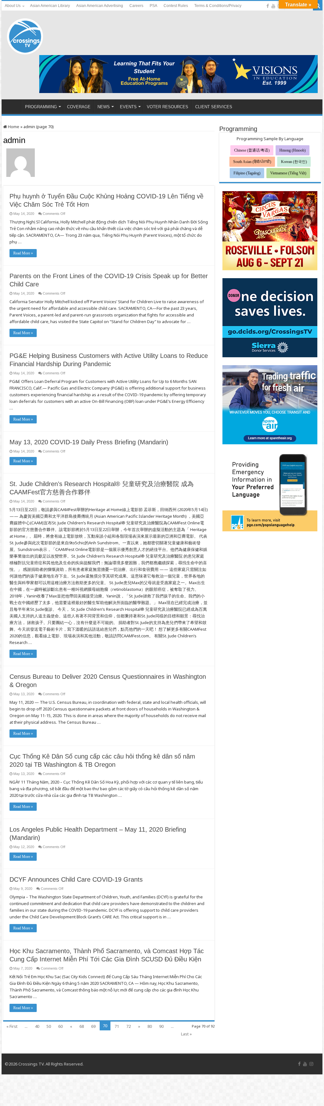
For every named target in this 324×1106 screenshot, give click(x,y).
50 (49, 1026)
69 (93, 1026)
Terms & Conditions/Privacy (217, 5)
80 (149, 1026)
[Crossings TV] (25, 34)
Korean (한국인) (294, 161)
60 (60, 1026)
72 (128, 1026)
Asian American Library (50, 5)
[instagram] (311, 1064)
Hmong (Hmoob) (292, 150)
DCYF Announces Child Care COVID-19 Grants (76, 879)
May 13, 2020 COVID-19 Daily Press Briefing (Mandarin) (88, 442)
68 (81, 1026)
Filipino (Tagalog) (247, 173)
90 (161, 1026)
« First (11, 1026)
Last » (186, 1034)
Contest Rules (176, 5)
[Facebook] (268, 6)
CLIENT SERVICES (213, 106)
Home (13, 126)
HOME (13, 106)
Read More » (23, 253)
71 (117, 1026)
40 (37, 1026)
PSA (153, 5)
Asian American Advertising (99, 5)
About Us (13, 5)
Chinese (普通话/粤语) (252, 150)
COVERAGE (78, 106)
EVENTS (128, 106)
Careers (136, 5)
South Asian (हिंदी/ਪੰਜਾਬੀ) (252, 161)
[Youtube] (273, 6)
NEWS (103, 106)
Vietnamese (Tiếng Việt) (288, 173)
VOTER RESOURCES (167, 106)
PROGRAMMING (41, 106)
